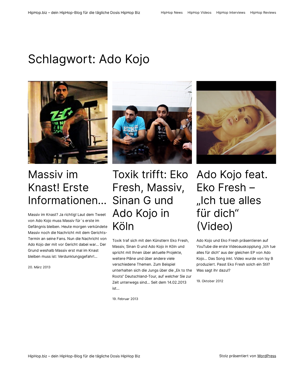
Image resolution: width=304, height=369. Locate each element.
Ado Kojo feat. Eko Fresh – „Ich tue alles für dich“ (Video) (232, 200)
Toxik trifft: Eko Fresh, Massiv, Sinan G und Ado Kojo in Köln (150, 200)
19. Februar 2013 (125, 299)
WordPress (266, 356)
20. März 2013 (39, 267)
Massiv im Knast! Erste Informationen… (67, 187)
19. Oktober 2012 (209, 281)
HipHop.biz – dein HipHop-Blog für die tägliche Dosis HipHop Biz (84, 12)
